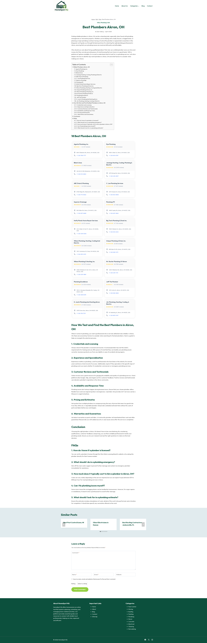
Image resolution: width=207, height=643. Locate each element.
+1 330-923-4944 (114, 194)
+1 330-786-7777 (81, 155)
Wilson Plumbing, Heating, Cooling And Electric (89, 88)
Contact (150, 6)
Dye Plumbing (80, 71)
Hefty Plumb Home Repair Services (85, 84)
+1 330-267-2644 (113, 213)
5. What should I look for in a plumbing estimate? (89, 128)
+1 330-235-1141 (113, 272)
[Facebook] (145, 639)
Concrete (131, 621)
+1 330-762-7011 (81, 313)
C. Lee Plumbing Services (83, 78)
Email (96, 574)
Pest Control (132, 606)
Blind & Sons (79, 73)
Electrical (131, 624)
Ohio (98, 22)
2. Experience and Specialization (85, 107)
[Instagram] (152, 639)
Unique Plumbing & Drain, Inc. (84, 90)
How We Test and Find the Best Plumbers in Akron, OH (89, 103)
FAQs (75, 118)
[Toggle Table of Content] (110, 64)
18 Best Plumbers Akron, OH (81, 67)
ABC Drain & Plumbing (82, 76)
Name (74, 574)
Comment (75, 553)
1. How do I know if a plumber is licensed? (87, 120)
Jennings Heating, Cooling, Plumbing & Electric (89, 74)
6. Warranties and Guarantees (84, 114)
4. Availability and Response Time (85, 110)
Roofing (130, 612)
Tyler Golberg (100, 31)
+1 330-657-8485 (81, 213)
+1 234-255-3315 (81, 254)
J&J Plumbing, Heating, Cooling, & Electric (88, 101)
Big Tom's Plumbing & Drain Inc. (85, 86)
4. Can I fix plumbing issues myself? (85, 126)
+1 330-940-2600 (114, 293)
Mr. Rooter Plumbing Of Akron (84, 93)
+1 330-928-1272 (113, 252)
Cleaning (131, 626)
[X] (148, 639)
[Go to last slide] (63, 524)
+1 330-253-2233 (113, 232)
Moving (130, 609)
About (94, 609)
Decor (130, 619)
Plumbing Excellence (82, 95)
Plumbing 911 (79, 82)
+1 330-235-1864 (81, 274)
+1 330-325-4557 (114, 176)
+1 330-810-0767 (113, 155)
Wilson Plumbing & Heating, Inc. (85, 91)
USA (108, 22)
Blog (143, 6)
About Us (124, 6)
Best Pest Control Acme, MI (73, 522)
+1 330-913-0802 (81, 174)
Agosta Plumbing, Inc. (82, 69)
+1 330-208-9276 (81, 294)
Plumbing (103, 22)
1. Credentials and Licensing (83, 105)
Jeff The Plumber (81, 97)
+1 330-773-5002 (81, 194)
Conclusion (77, 116)
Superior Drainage (81, 80)
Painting (130, 614)
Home (117, 6)
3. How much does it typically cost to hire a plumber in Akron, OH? (94, 124)
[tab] (100, 531)
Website (118, 574)
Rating (73, 583)
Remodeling (132, 629)
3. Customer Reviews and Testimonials (87, 109)
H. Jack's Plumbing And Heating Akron (86, 99)
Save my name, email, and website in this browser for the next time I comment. (94, 579)
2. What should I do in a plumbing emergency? (89, 122)
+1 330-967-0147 (113, 315)
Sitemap (94, 616)
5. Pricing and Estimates (83, 112)
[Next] (143, 524)
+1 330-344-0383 (81, 233)
